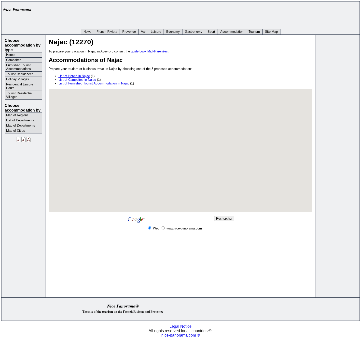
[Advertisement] (268, 14)
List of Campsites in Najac (77, 79)
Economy (173, 31)
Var (143, 31)
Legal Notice (180, 326)
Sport (211, 31)
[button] (180, 147)
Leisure (156, 31)
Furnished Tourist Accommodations (18, 67)
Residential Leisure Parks (19, 86)
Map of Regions (17, 115)
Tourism (254, 31)
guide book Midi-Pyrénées (149, 51)
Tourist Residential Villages (19, 95)
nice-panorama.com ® (180, 335)
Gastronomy (193, 31)
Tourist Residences (19, 74)
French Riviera (107, 31)
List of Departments (20, 120)
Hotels (10, 55)
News (87, 31)
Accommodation (231, 31)
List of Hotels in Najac (74, 76)
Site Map (271, 31)
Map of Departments (20, 125)
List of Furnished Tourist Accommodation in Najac (93, 83)
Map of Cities (15, 130)
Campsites (13, 60)
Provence (129, 31)
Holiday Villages (17, 79)
